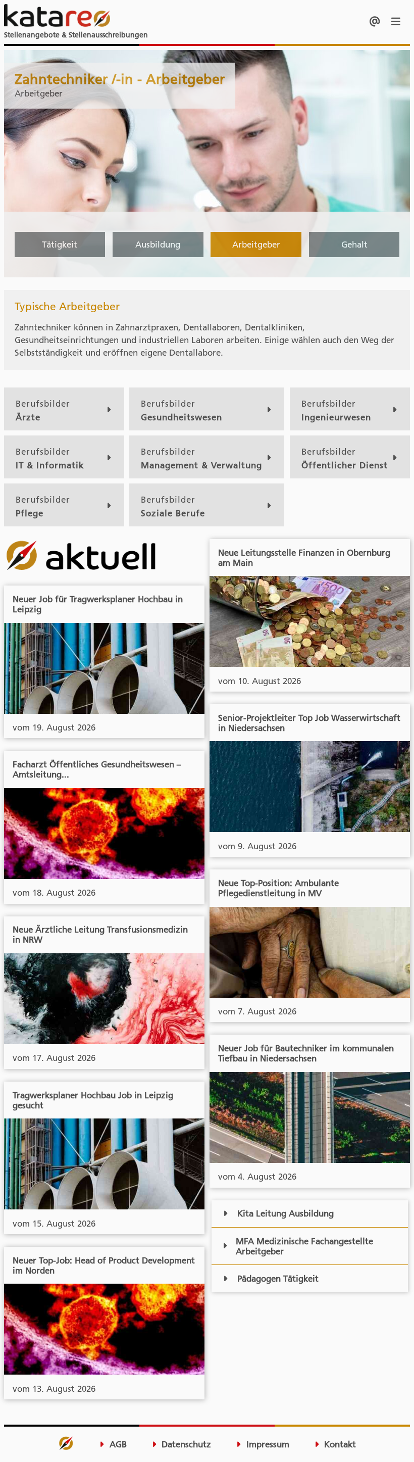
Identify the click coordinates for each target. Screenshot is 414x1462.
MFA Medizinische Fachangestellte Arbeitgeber (304, 1246)
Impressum (266, 1444)
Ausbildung (157, 244)
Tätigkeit (59, 244)
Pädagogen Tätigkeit (278, 1279)
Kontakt (339, 1444)
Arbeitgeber (256, 244)
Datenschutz (185, 1444)
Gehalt (354, 244)
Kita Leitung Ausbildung (285, 1213)
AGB (117, 1444)
